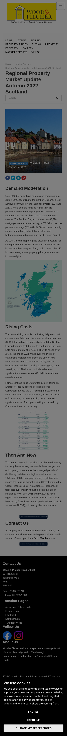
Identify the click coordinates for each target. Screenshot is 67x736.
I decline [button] (33, 719)
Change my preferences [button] (34, 728)
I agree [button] (33, 711)
